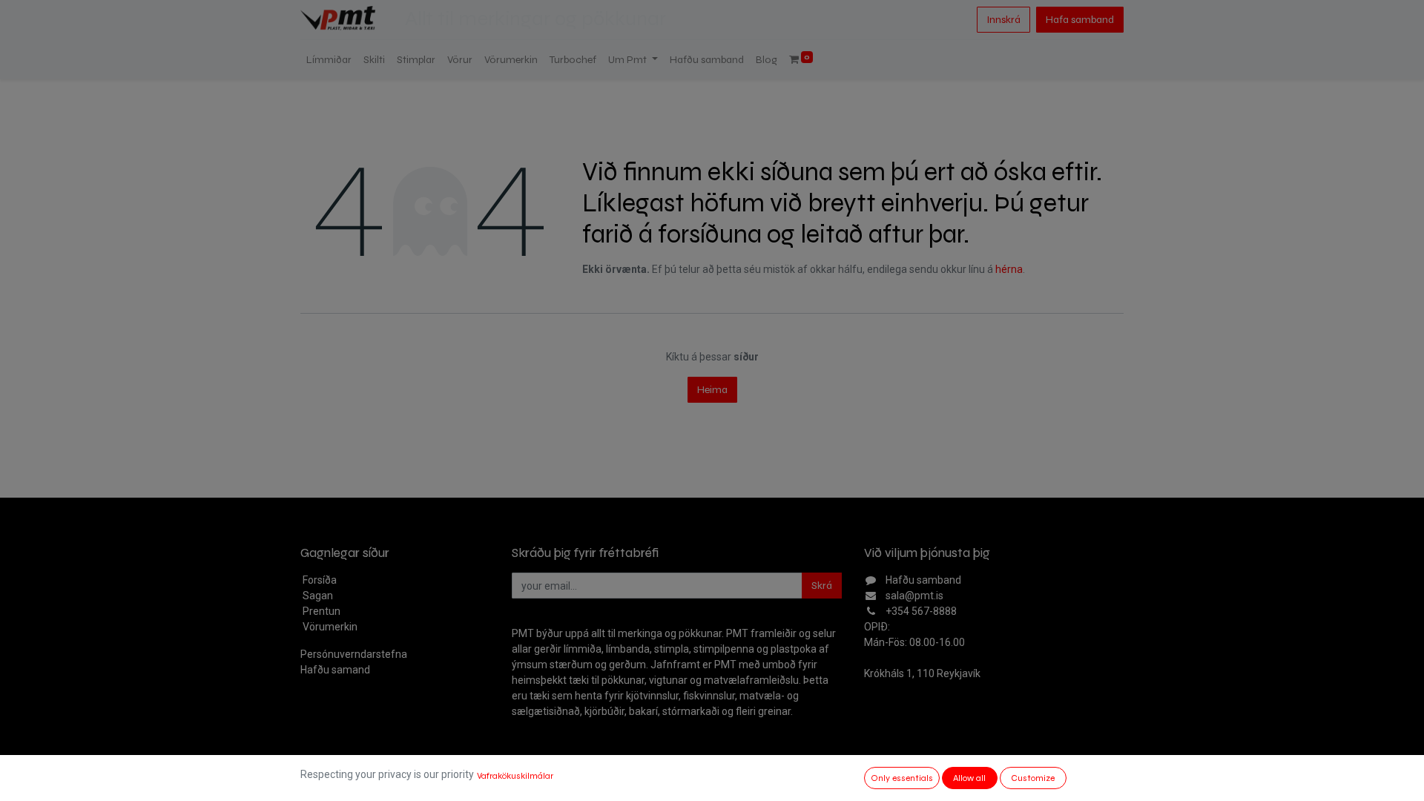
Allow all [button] (969, 778)
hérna (1009, 269)
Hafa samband (1080, 19)
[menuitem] (328, 59)
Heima (712, 389)
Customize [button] (1033, 778)
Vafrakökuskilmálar (515, 776)
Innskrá (1003, 19)
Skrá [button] (821, 585)
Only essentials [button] (902, 778)
